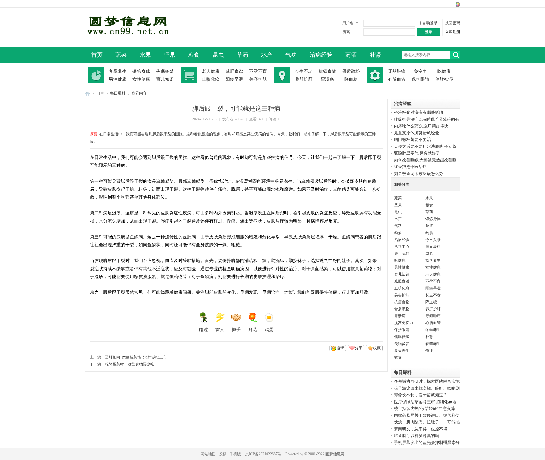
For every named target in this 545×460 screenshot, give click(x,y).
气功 (291, 55)
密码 (346, 32)
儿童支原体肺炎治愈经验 (416, 133)
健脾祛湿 (444, 79)
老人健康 (211, 71)
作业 (429, 350)
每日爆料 (117, 93)
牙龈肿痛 (397, 71)
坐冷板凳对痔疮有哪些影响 (418, 112)
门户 (100, 93)
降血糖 (351, 79)
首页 (97, 55)
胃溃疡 (327, 79)
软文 (398, 357)
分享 (358, 348)
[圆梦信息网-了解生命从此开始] (127, 41)
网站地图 (208, 454)
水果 (145, 55)
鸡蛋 (269, 329)
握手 (236, 329)
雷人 (219, 329)
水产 (266, 55)
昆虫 (218, 55)
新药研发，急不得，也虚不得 (420, 429)
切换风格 (456, 4)
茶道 (429, 226)
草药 (242, 55)
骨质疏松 (351, 71)
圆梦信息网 (334, 454)
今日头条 (433, 239)
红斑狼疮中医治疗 (410, 166)
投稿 (222, 454)
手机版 (235, 454)
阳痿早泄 (234, 79)
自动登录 (429, 23)
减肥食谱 (234, 71)
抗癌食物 (327, 71)
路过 (203, 329)
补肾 (375, 55)
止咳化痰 (211, 79)
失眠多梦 (165, 71)
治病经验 (321, 55)
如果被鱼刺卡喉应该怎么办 (418, 173)
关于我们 (401, 253)
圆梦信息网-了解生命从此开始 (87, 93)
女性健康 (141, 79)
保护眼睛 (420, 79)
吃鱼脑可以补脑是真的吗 (416, 435)
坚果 (169, 55)
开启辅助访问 (451, 4)
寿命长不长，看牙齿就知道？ (420, 395)
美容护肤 (258, 79)
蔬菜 (121, 55)
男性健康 (117, 79)
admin (239, 119)
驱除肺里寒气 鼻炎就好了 (417, 153)
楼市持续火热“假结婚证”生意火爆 (424, 408)
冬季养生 (117, 71)
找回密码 (452, 23)
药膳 (429, 232)
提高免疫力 (403, 323)
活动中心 (401, 246)
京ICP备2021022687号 (263, 454)
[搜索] (455, 55)
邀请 (340, 348)
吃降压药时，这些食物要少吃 (129, 364)
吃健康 (444, 71)
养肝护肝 (304, 79)
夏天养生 (401, 350)
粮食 (194, 55)
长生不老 (304, 71)
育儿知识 (165, 79)
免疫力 (420, 71)
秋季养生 (433, 260)
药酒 (351, 55)
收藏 (377, 348)
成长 (429, 253)
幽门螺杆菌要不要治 (412, 139)
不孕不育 (258, 71)
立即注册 (452, 32)
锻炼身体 (141, 71)
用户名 (348, 23)
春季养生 (433, 343)
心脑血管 (397, 79)
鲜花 (252, 329)
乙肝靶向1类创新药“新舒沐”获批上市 (136, 357)
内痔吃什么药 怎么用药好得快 (421, 126)
